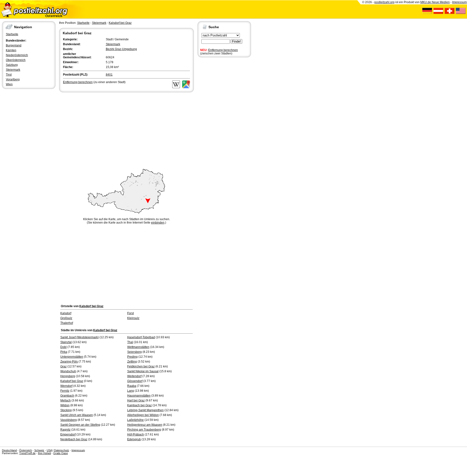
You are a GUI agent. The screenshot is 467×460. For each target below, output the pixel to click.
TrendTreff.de (27, 453)
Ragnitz (65, 429)
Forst (130, 313)
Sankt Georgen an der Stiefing (80, 424)
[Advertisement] (126, 130)
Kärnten (11, 50)
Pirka (63, 352)
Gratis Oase (60, 453)
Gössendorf (135, 381)
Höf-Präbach (135, 434)
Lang (130, 390)
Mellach (65, 400)
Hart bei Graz (136, 400)
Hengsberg (67, 376)
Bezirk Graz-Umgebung (121, 49)
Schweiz (39, 450)
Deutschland (9, 450)
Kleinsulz (133, 318)
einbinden (157, 222)
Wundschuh (68, 371)
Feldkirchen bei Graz (141, 366)
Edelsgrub (134, 439)
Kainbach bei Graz (139, 405)
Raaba (131, 386)
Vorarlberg (13, 79)
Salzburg (12, 65)
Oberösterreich (16, 60)
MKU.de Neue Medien (435, 2)
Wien (9, 84)
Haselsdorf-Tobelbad (141, 337)
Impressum (459, 2)
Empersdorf (68, 434)
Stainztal (66, 342)
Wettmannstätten (138, 347)
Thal (130, 342)
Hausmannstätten (139, 395)
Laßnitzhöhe (135, 420)
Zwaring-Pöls (69, 361)
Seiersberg (134, 352)
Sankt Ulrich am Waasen (76, 415)
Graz (63, 366)
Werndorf (66, 386)
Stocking (66, 410)
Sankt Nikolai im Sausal (143, 371)
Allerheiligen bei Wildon (143, 415)
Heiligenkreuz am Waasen (144, 424)
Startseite (12, 34)
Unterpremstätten (71, 356)
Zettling (132, 361)
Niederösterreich (17, 55)
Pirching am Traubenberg (144, 429)
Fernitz (64, 390)
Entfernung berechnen (223, 50)
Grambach (67, 395)
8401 (109, 74)
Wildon (65, 405)
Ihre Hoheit (44, 453)
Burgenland (13, 45)
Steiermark (13, 69)
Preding (132, 356)
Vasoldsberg (68, 420)
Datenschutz (61, 450)
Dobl (63, 347)
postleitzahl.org (384, 2)
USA (49, 450)
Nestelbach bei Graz (73, 439)
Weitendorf (134, 376)
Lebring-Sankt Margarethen (145, 410)
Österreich (25, 450)
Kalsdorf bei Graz (120, 23)
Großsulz (66, 318)
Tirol (9, 74)
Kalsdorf (65, 313)
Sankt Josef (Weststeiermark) (79, 337)
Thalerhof (66, 323)
